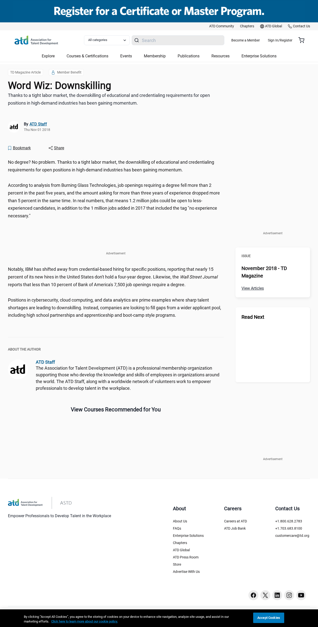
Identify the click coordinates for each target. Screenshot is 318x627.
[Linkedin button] (277, 595)
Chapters (180, 543)
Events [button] (126, 56)
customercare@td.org (292, 536)
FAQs (177, 528)
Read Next (252, 317)
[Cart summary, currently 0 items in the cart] (303, 40)
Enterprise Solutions (188, 536)
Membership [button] (155, 56)
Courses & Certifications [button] (87, 56)
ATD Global (181, 550)
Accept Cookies (268, 618)
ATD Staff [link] (38, 124)
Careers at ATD (235, 521)
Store (177, 564)
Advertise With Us (186, 572)
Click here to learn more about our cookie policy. (84, 622)
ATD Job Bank (235, 528)
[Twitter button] (265, 595)
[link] (221, 26)
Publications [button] (188, 56)
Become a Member (245, 40)
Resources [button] (220, 56)
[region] (159, 618)
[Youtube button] (301, 595)
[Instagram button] (289, 595)
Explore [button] (48, 56)
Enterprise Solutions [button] (259, 56)
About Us (180, 521)
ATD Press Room (186, 557)
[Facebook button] (253, 595)
